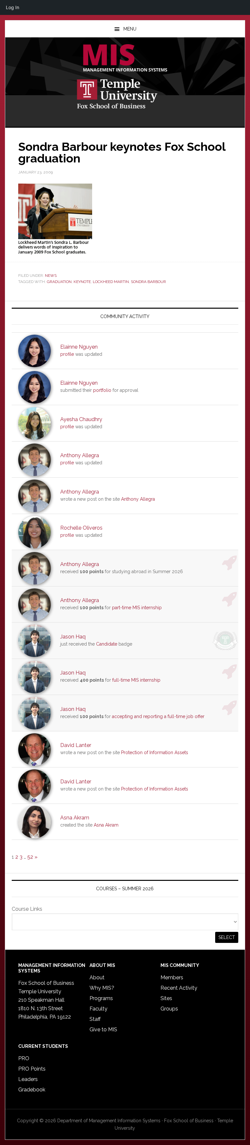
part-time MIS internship (137, 607)
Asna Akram (74, 818)
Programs (101, 998)
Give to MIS (103, 1029)
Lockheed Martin (111, 281)
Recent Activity (178, 988)
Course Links (27, 909)
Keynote (82, 281)
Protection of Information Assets (154, 752)
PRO (23, 1058)
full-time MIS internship (136, 680)
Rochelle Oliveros (81, 528)
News (51, 275)
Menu (129, 29)
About (97, 977)
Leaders (28, 1079)
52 (30, 857)
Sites (166, 998)
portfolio (102, 390)
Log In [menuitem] (12, 7)
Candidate (106, 644)
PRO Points (32, 1069)
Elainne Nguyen (79, 347)
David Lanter (75, 745)
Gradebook (31, 1090)
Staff (95, 1019)
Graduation (59, 281)
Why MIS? (102, 988)
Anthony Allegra (79, 455)
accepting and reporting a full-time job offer (158, 716)
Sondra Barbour (148, 281)
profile (67, 354)
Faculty (98, 1009)
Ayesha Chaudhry (81, 419)
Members (171, 977)
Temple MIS (124, 58)
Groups (169, 1009)
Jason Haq (73, 637)
